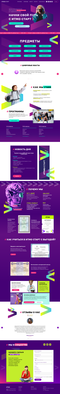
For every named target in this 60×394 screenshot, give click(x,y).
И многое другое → (9, 136)
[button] (13, 254)
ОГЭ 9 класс (15, 156)
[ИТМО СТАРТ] (46, 1)
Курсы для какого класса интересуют (40, 362)
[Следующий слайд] (58, 74)
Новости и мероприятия (34, 388)
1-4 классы (20, 388)
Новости (31, 1)
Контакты (36, 1)
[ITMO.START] (52, 1)
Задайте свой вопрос (37, 371)
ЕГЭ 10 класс (15, 160)
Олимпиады (26, 1)
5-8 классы (20, 389)
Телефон (35, 358)
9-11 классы (20, 390)
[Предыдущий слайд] (2, 74)
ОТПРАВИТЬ (38, 379)
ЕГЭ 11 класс (15, 167)
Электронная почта (37, 354)
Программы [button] (19, 1)
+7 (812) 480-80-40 (42, 1)
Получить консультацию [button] (34, 389)
